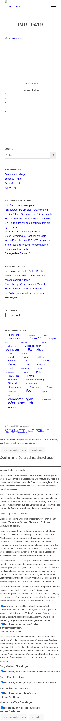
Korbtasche (41, 365)
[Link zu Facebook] (49, 425)
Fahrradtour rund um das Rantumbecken (26, 209)
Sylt (30, 390)
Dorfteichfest (41, 342)
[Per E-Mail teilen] (8, 111)
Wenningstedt (20, 403)
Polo (38, 372)
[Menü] (51, 6)
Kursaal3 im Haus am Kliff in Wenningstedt (27, 240)
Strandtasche (14, 387)
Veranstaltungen (20, 399)
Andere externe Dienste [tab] (11, 631)
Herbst (25, 357)
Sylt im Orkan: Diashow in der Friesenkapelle (28, 214)
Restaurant (36, 376)
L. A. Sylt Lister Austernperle (19, 205)
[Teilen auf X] (8, 98)
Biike (45, 335)
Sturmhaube (12, 392)
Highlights (40, 357)
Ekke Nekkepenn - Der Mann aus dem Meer (28, 218)
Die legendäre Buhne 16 (17, 253)
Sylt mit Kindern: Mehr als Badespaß (24, 288)
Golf (39, 353)
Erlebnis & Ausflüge (15, 174)
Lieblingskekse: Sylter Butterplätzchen (25, 271)
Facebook (12, 310)
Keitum (13, 364)
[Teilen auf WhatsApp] (8, 102)
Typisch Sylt (11, 187)
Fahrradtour (36, 349)
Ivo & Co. (28, 361)
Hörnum (12, 360)
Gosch (11, 357)
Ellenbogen (12, 346)
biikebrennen (14, 338)
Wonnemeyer (15, 407)
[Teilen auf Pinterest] (8, 107)
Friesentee (25, 353)
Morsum (25, 368)
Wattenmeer (46, 400)
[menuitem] (51, 6)
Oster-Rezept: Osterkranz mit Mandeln (25, 236)
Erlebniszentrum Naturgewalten (23, 347)
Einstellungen (37, 450)
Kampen (45, 360)
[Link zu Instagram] (44, 425)
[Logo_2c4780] (25, 6)
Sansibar (12, 379)
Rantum (13, 376)
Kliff (27, 365)
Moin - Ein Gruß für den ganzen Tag (23, 231)
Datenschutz (36, 717)
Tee (19, 395)
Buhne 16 (35, 338)
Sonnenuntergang (34, 379)
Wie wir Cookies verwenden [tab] (13, 470)
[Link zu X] (54, 425)
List (10, 368)
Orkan (25, 372)
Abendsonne (14, 334)
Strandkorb (31, 383)
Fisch (10, 353)
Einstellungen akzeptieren (14, 450)
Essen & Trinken (13, 178)
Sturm (49, 387)
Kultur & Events (13, 183)
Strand (12, 383)
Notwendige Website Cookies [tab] (13, 513)
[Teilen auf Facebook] (8, 93)
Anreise (32, 335)
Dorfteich (23, 342)
